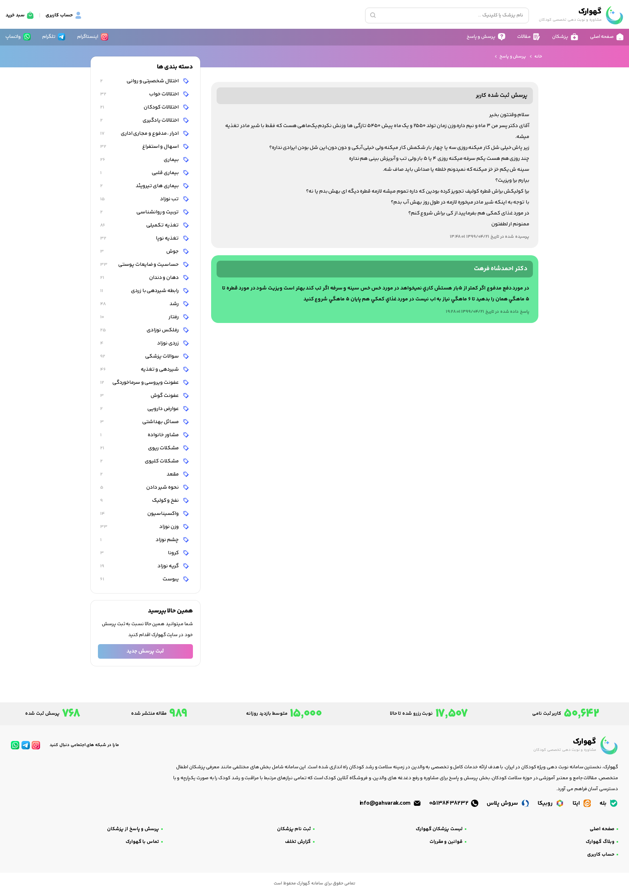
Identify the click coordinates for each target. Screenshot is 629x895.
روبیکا (546, 803)
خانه (538, 56)
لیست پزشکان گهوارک (439, 829)
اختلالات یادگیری (140, 120)
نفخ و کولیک (140, 500)
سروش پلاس (503, 803)
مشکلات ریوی (140, 448)
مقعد (140, 474)
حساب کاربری (600, 854)
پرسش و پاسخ (512, 56)
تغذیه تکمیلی (140, 225)
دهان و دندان (140, 277)
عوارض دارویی (140, 409)
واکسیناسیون (140, 513)
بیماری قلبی (140, 173)
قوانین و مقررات (446, 841)
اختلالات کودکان (140, 107)
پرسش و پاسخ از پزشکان (133, 829)
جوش (140, 251)
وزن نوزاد (140, 527)
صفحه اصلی (602, 829)
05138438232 (449, 803)
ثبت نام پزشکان (294, 829)
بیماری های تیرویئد (140, 186)
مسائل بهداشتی (140, 422)
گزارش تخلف (298, 841)
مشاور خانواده (140, 435)
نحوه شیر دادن (140, 487)
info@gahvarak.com (386, 803)
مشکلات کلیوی (140, 461)
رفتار (140, 317)
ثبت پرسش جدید (145, 651)
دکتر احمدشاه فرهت (500, 269)
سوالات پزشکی (140, 356)
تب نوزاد (140, 199)
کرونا (140, 553)
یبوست (140, 579)
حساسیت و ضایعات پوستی (140, 264)
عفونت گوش (140, 395)
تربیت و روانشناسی (140, 212)
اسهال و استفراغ (140, 146)
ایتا (577, 803)
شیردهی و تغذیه (140, 369)
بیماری (140, 159)
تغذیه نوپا (140, 238)
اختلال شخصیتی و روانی (140, 81)
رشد (140, 304)
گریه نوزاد (140, 566)
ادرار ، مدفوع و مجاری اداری (140, 133)
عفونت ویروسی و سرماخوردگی (140, 382)
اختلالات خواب (140, 94)
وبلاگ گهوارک (600, 841)
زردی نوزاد (140, 343)
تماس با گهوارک (142, 841)
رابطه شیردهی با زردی (140, 291)
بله (604, 803)
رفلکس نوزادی (140, 330)
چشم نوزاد (140, 540)
